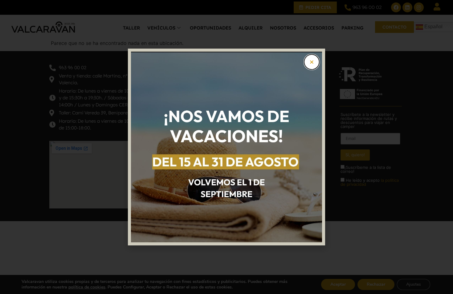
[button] (311, 62)
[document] (226, 147)
